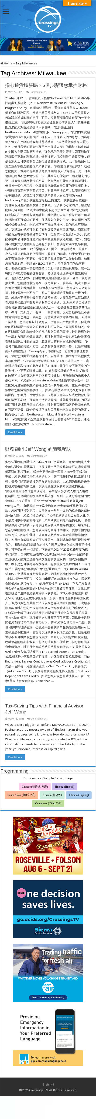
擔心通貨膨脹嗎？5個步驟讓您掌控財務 (46, 85)
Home (7, 63)
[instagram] (52, 1084)
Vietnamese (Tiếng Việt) (48, 803)
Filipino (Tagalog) (79, 795)
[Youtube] (47, 1084)
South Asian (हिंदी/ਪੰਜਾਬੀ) (21, 795)
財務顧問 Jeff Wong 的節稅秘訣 (38, 449)
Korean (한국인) (52, 795)
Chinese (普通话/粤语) (35, 786)
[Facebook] (43, 1084)
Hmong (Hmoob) (64, 786)
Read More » (15, 432)
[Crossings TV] (48, 18)
